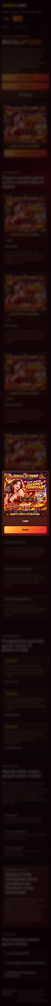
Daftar (25, 529)
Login (25, 521)
